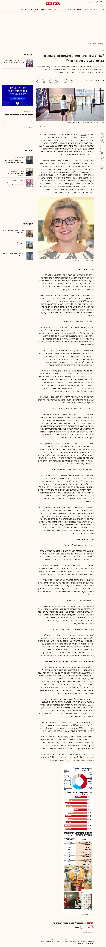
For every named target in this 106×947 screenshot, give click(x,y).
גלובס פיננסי (88, 9)
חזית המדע (21, 157)
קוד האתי (50, 939)
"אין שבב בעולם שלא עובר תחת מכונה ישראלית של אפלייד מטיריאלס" (14, 173)
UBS (102, 50)
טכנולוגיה (43, 9)
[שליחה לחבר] (56, 81)
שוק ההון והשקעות (69, 9)
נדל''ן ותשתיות (58, 9)
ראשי (95, 9)
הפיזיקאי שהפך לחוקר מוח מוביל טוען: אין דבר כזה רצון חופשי (14, 161)
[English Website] (102, 9)
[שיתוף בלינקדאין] (102, 153)
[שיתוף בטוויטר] (38, 81)
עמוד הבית (101, 44)
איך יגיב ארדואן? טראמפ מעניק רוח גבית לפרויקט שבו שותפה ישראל (13, 61)
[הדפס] (71, 81)
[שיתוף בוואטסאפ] (44, 81)
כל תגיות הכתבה (88, 932)
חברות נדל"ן (20, 180)
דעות (21, 9)
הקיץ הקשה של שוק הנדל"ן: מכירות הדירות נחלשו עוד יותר (14, 184)
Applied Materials (18, 169)
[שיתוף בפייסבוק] (50, 81)
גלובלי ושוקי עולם (91, 44)
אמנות (83, 134)
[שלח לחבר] (102, 159)
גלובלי (36, 9)
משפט (50, 9)
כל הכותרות (80, 9)
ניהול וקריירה (28, 9)
